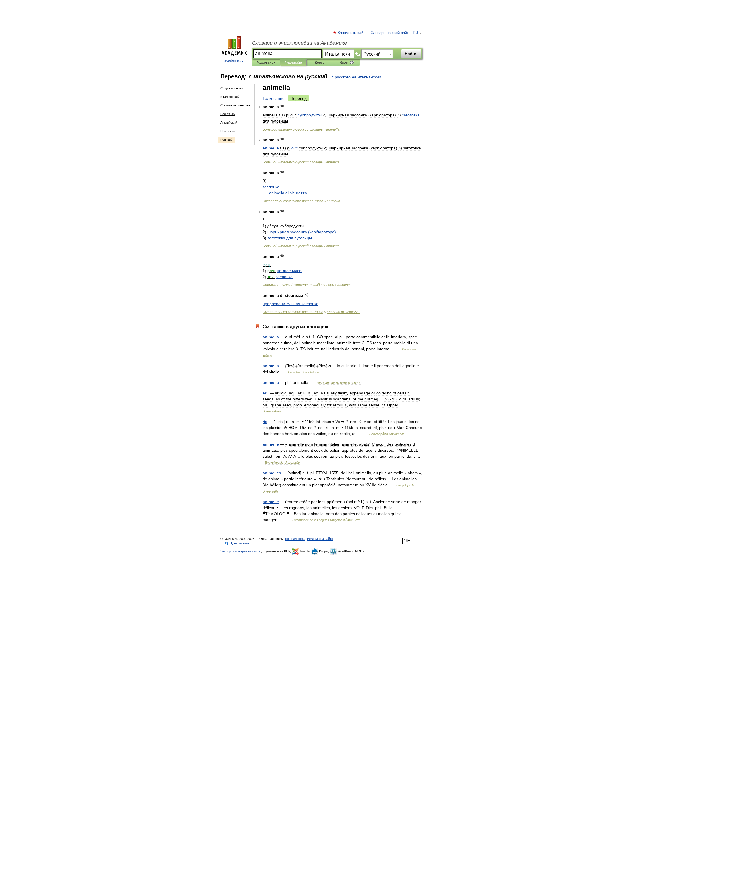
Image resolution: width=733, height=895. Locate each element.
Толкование (274, 98)
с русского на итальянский (356, 77)
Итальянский (229, 96)
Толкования (265, 62)
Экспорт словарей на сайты (240, 551)
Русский (226, 139)
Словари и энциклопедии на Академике (299, 43)
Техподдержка (295, 538)
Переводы (293, 62)
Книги (320, 62)
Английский (228, 122)
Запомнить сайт (351, 33)
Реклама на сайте (320, 538)
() (301, 232)
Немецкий (227, 131)
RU (415, 33)
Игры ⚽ (347, 62)
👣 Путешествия (237, 543)
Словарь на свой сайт (390, 33)
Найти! (411, 53)
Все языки (227, 114)
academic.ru (234, 60)
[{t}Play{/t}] (282, 106)
